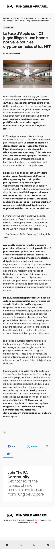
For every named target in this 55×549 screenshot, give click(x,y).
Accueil (6, 18)
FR (5, 432)
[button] (4, 6)
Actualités (15, 18)
